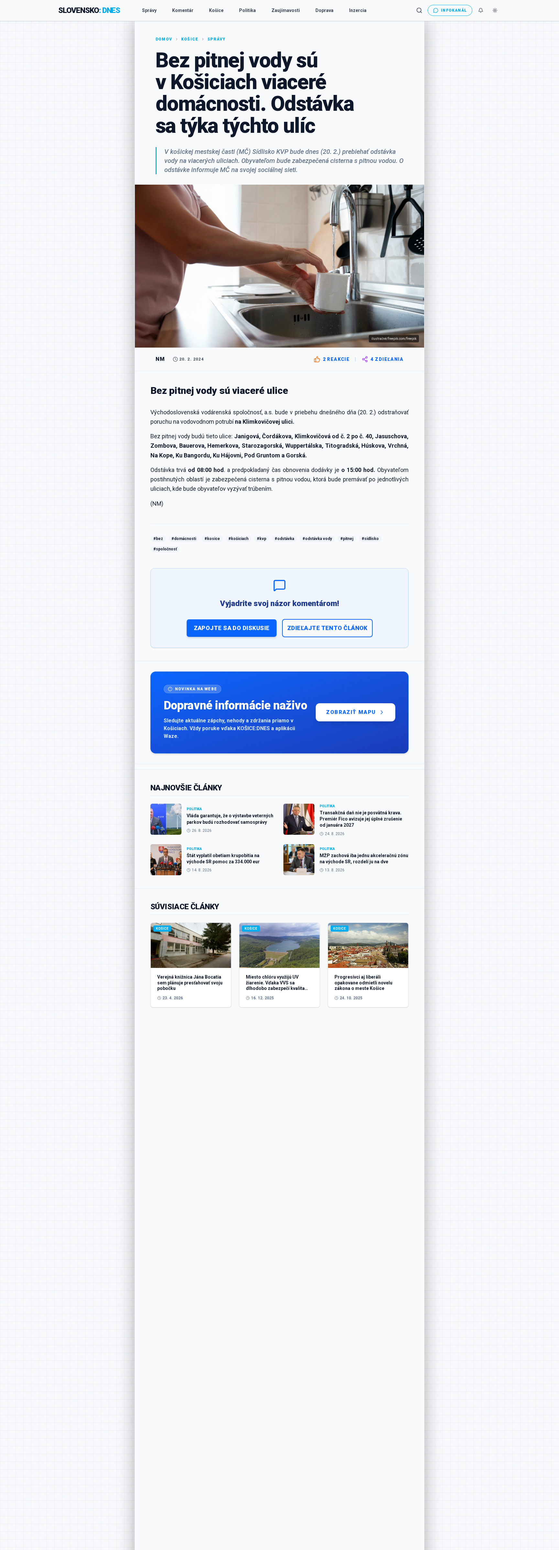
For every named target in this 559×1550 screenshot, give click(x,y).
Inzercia (358, 10)
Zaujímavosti (285, 10)
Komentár (182, 10)
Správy (149, 10)
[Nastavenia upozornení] (481, 10)
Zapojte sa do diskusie (232, 628)
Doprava (324, 10)
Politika (247, 10)
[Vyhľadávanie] (419, 10)
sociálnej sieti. (278, 170)
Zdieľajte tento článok (327, 628)
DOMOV (164, 39)
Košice (216, 10)
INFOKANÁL (454, 10)
